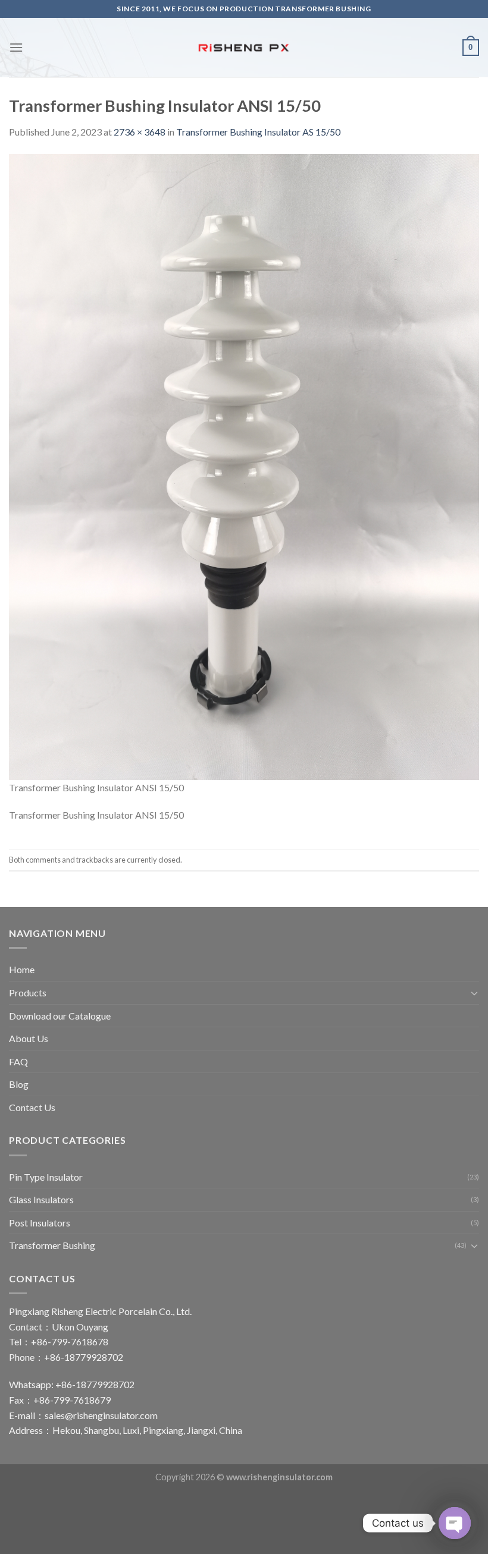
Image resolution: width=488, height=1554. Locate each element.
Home (22, 969)
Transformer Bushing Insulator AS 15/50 (258, 131)
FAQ (18, 1061)
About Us (28, 1038)
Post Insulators (39, 1222)
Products (27, 992)
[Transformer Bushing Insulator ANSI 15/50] (244, 465)
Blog (19, 1084)
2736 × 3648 (139, 131)
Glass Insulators (41, 1199)
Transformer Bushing (52, 1245)
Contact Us (32, 1107)
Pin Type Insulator (46, 1176)
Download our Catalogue (60, 1015)
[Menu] (16, 47)
